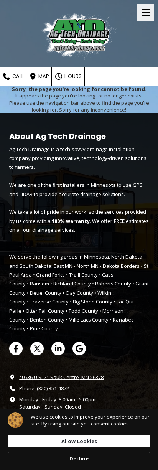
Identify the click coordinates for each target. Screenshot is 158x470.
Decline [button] (79, 458)
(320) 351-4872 (53, 388)
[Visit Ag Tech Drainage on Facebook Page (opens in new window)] (16, 348)
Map (43, 76)
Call (17, 76)
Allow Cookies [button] (79, 441)
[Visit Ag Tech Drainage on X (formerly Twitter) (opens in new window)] (37, 348)
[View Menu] (145, 12)
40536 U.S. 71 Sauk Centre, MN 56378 (61, 377)
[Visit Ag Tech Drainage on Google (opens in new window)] (79, 348)
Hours (72, 76)
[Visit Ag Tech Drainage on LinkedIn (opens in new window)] (58, 348)
